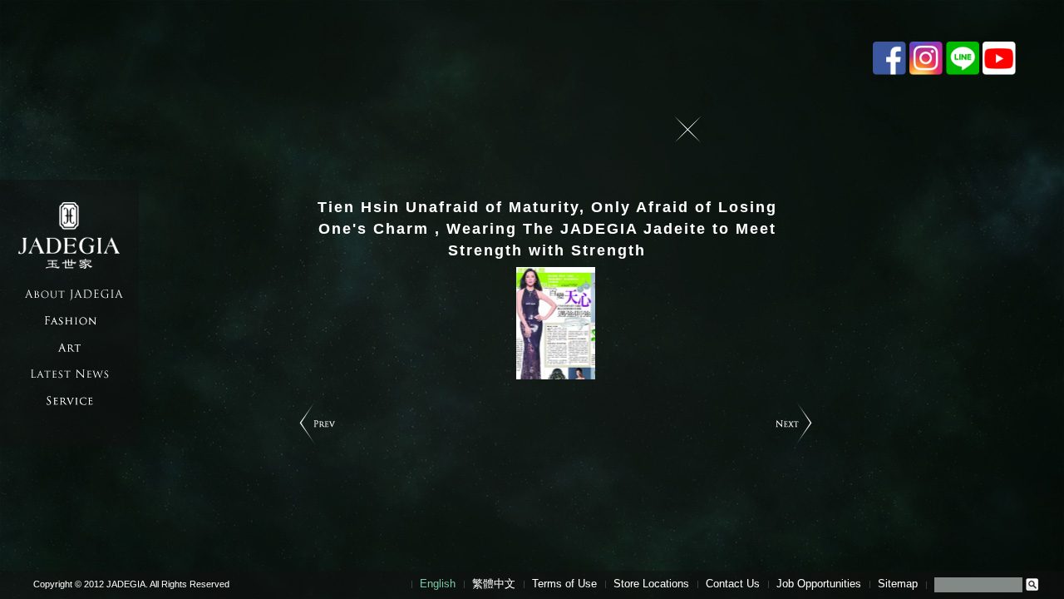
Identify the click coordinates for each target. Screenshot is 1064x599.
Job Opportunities (818, 583)
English (438, 583)
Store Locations (651, 583)
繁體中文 (493, 583)
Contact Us (733, 583)
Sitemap (898, 583)
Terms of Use (564, 583)
